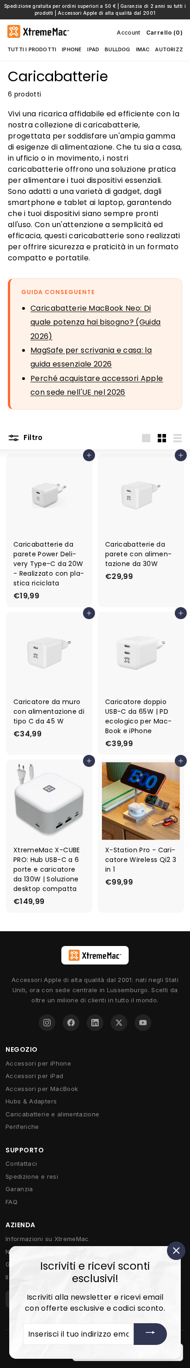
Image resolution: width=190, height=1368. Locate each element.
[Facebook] (71, 1022)
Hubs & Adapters (31, 1101)
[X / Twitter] (119, 1022)
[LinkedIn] (95, 1022)
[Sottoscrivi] (150, 1334)
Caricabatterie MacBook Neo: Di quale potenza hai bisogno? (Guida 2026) (95, 322)
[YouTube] (143, 1022)
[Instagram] (47, 1022)
